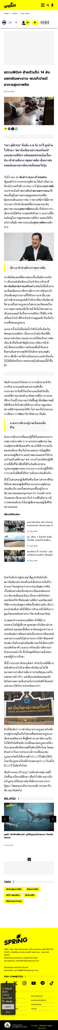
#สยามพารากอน (14, 901)
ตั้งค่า (8, 1012)
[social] (15, 983)
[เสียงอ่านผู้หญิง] (25, 22)
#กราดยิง (29, 895)
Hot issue (25, 13)
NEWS (15, 13)
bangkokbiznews (38, 1000)
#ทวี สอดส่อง (13, 895)
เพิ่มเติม (9, 1001)
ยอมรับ (8, 1007)
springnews (36, 1004)
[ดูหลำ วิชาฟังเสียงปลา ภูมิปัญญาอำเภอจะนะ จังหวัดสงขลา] (29, 817)
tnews (34, 1009)
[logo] (10, 5)
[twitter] (12, 128)
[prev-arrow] (5, 819)
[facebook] (9, 128)
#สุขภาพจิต (32, 889)
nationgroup (37, 996)
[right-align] (47, 5)
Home (6, 13)
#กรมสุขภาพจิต (13, 889)
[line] (16, 128)
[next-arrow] (53, 819)
